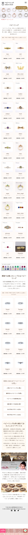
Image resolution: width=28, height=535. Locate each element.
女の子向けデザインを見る (14, 409)
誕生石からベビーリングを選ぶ (14, 393)
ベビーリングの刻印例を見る (14, 398)
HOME (3, 19)
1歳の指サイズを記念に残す (14, 404)
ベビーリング (9, 19)
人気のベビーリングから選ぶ (14, 388)
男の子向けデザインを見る (14, 414)
